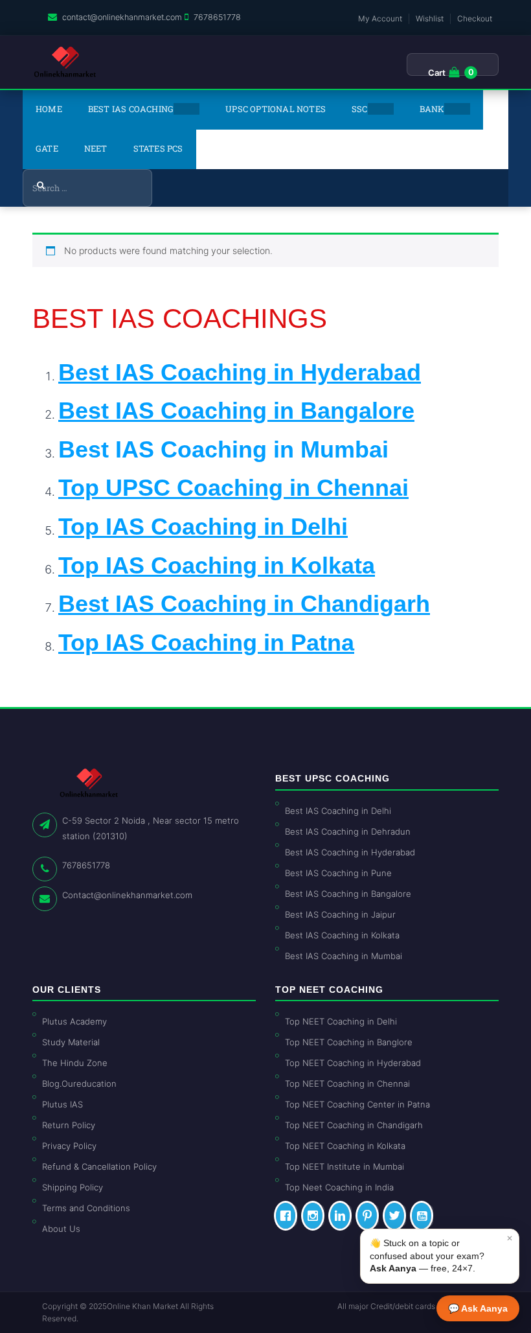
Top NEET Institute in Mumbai (344, 1166)
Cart (437, 72)
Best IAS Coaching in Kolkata (342, 935)
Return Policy (68, 1125)
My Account (380, 18)
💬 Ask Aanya (478, 1308)
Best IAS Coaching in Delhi (338, 811)
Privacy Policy (69, 1146)
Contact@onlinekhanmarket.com (127, 895)
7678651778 (217, 17)
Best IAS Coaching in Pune (338, 873)
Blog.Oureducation (79, 1083)
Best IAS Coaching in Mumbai (223, 449)
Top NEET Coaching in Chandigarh (354, 1125)
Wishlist (430, 18)
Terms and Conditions (86, 1208)
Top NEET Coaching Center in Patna (357, 1104)
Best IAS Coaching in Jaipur (340, 914)
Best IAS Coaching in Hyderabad (350, 852)
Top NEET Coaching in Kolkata (345, 1146)
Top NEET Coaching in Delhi (341, 1021)
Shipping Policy (72, 1187)
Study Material (71, 1042)
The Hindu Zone (74, 1063)
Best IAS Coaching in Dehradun (348, 831)
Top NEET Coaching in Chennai (347, 1083)
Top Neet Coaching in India (339, 1187)
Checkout (474, 18)
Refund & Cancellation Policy (99, 1166)
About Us (61, 1228)
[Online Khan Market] (65, 62)
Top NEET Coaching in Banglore (348, 1042)
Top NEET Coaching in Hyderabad (353, 1063)
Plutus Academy (74, 1021)
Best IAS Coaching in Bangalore (348, 893)
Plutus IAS (62, 1104)
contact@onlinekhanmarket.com (122, 17)
